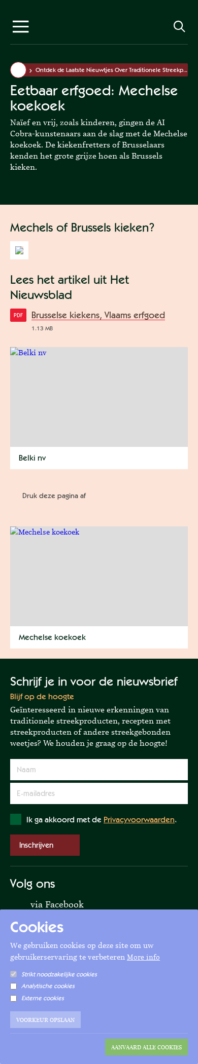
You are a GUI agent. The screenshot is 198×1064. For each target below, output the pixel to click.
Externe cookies (42, 998)
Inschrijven (36, 845)
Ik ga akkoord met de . (101, 819)
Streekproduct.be (99, 29)
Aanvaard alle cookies (146, 1047)
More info (143, 957)
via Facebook (47, 903)
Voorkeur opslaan (45, 1020)
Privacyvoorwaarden (139, 819)
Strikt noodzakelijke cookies (59, 974)
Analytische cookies (48, 986)
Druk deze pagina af (54, 495)
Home (18, 70)
